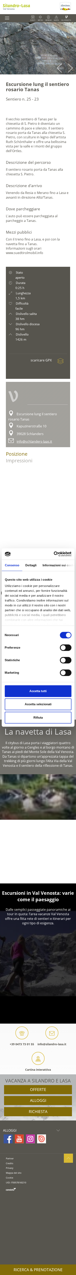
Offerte (38, 1089)
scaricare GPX (41, 360)
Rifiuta (38, 717)
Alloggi (38, 1100)
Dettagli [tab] (30, 565)
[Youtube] (19, 1138)
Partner (10, 1158)
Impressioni (19, 460)
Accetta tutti (38, 691)
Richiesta (38, 1111)
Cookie (9, 1177)
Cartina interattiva (38, 1070)
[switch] (65, 647)
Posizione (16, 453)
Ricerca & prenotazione (38, 1269)
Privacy (9, 1167)
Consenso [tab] (12, 565)
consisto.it (11, 1189)
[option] (38, 48)
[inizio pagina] (68, 1158)
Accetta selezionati (38, 704)
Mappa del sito (13, 1172)
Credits (9, 1163)
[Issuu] (41, 1138)
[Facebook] (8, 1138)
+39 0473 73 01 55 (22, 1044)
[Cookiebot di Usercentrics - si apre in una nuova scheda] (54, 554)
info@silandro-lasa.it (51, 1044)
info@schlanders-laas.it (34, 441)
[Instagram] (30, 1138)
